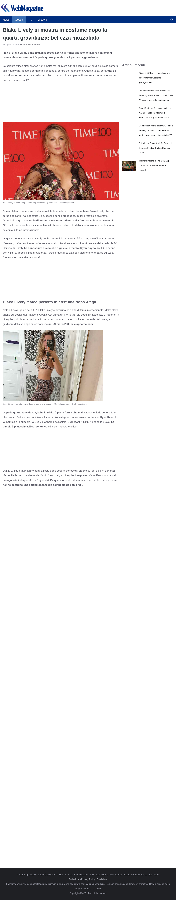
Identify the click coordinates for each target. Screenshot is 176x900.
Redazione (74, 879)
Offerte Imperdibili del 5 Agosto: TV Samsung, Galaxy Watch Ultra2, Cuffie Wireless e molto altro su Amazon (156, 95)
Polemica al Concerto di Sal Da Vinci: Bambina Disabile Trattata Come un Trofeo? (155, 148)
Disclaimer (102, 879)
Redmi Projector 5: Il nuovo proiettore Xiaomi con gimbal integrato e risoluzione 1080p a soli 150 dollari (155, 113)
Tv (30, 19)
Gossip (19, 19)
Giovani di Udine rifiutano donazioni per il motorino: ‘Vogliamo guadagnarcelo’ (154, 78)
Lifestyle (43, 19)
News (6, 19)
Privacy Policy (88, 879)
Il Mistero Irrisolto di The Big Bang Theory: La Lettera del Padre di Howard (154, 165)
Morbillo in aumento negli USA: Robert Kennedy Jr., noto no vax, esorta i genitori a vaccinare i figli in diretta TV (156, 130)
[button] (172, 19)
